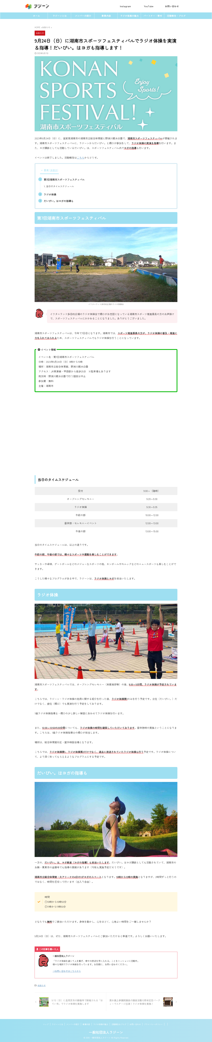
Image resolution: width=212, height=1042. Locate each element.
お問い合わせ (135, 1024)
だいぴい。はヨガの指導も (59, 201)
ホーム (36, 15)
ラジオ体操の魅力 (129, 15)
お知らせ (42, 985)
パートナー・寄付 (153, 15)
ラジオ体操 (50, 194)
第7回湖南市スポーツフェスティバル (64, 179)
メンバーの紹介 (83, 15)
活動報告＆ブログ (118, 1024)
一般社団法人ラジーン (106, 1032)
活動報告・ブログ (176, 15)
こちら (80, 157)
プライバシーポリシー (153, 1024)
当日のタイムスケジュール (60, 186)
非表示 (53, 170)
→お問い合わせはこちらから (67, 971)
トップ (46, 1024)
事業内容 (106, 15)
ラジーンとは (60, 15)
